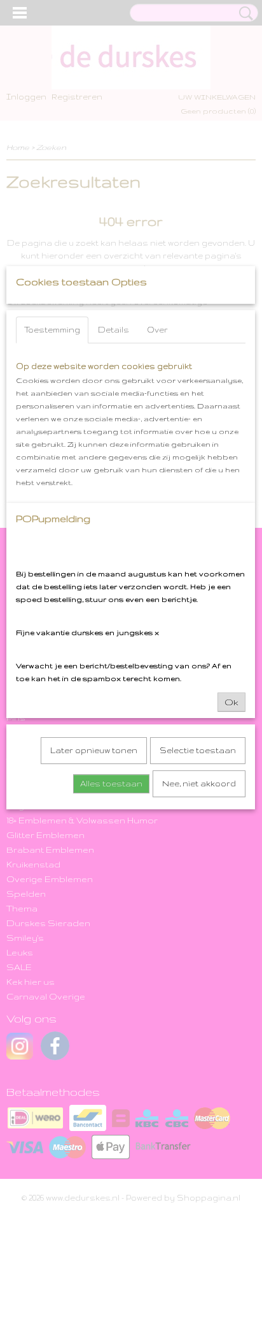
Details (113, 330)
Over (157, 330)
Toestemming (52, 330)
